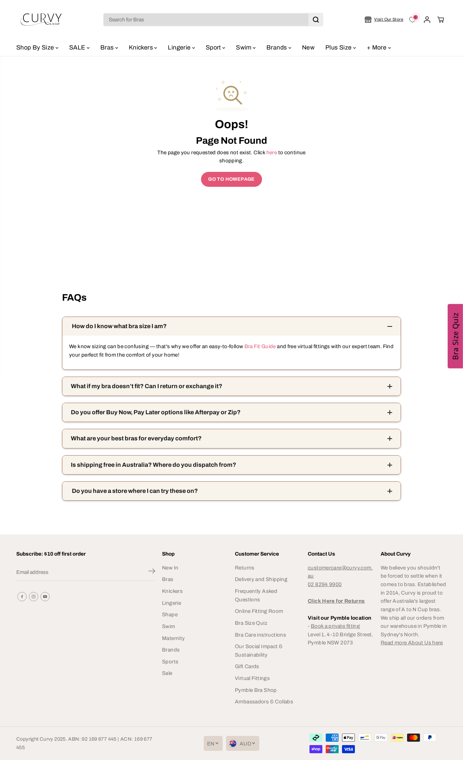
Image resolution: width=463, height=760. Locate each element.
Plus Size (339, 47)
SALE (78, 47)
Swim (244, 47)
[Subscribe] (151, 572)
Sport (214, 47)
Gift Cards (247, 666)
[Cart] (441, 20)
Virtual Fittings (252, 678)
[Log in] (427, 20)
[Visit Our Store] (384, 20)
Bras (107, 47)
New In (170, 568)
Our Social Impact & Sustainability (259, 650)
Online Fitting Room (259, 611)
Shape (170, 614)
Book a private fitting (335, 626)
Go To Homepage (231, 179)
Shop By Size (36, 47)
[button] (455, 336)
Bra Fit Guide (259, 346)
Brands (277, 47)
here (271, 152)
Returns (245, 568)
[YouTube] (45, 596)
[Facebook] (22, 596)
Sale (167, 673)
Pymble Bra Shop (256, 690)
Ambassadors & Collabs (264, 701)
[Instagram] (33, 596)
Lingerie (180, 47)
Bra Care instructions (260, 635)
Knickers (141, 47)
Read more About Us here (412, 642)
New (308, 47)
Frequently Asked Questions (256, 595)
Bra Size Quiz (251, 623)
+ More (377, 47)
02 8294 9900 (325, 584)
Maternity (173, 638)
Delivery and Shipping (261, 579)
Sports (170, 661)
